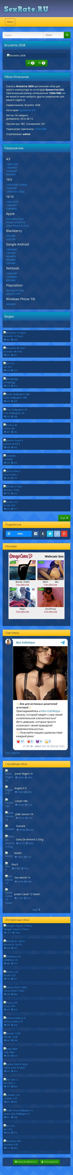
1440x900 (11, 205)
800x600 (10, 174)
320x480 (10, 263)
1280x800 (11, 208)
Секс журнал (12, 752)
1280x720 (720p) (15, 191)
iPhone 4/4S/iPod (15, 222)
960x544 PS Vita (15, 290)
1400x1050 (12, 164)
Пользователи (50, 1161)
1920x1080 (40, 129)
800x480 (10, 280)
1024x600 (11, 276)
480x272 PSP (13, 294)
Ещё (63, 518)
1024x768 (11, 171)
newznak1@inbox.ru (27, 1161)
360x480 (10, 235)
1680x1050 (12, 201)
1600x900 (11, 188)
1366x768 (11, 273)
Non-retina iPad (14, 218)
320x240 (10, 239)
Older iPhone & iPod (17, 225)
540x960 (10, 252)
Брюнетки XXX (28, 110)
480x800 (10, 259)
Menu (11, 22)
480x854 (10, 256)
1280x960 (11, 167)
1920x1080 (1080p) (16, 184)
